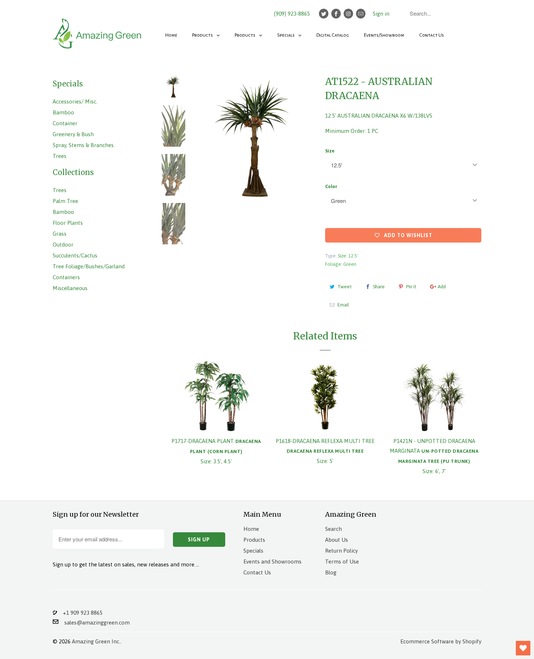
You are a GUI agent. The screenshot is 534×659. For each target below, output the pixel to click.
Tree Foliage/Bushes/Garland (89, 266)
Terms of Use (342, 561)
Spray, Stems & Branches (83, 145)
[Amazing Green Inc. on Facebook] (336, 14)
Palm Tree (65, 201)
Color (331, 186)
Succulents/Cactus (75, 255)
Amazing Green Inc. (96, 641)
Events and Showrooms (272, 561)
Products (254, 540)
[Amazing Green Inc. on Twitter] (323, 14)
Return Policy (341, 551)
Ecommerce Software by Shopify (440, 641)
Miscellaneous (70, 288)
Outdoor (63, 244)
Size (330, 151)
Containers (66, 277)
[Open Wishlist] (523, 648)
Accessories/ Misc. (75, 101)
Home (251, 529)
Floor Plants (68, 223)
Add (442, 286)
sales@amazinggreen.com (94, 622)
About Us (336, 540)
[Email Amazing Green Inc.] (360, 14)
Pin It (411, 286)
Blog (330, 572)
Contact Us (257, 572)
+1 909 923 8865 (79, 613)
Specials (253, 551)
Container (65, 123)
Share (379, 286)
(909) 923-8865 (292, 14)
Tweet (344, 286)
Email (343, 305)
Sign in (381, 14)
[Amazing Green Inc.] (98, 29)
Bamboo (63, 112)
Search (333, 529)
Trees (59, 156)
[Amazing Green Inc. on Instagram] (348, 14)
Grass (59, 234)
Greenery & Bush (73, 134)
